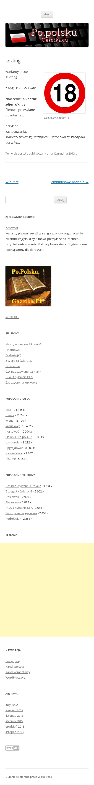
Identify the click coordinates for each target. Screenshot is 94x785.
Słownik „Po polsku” (18, 437)
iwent (9, 420)
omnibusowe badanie (70, 182)
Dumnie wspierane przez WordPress (28, 777)
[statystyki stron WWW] (12, 749)
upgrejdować (14, 448)
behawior (11, 228)
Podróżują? (13, 355)
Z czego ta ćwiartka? (18, 361)
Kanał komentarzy (17, 672)
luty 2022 (11, 705)
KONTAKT (12, 317)
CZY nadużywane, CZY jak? (23, 371)
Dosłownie (12, 366)
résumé (10, 459)
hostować (12, 431)
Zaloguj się (12, 661)
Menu (47, 14)
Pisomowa (12, 350)
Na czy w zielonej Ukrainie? (23, 344)
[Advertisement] (47, 590)
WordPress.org (15, 677)
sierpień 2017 (14, 710)
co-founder (13, 442)
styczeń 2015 (14, 721)
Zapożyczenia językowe (21, 382)
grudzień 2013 (14, 726)
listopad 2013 (14, 732)
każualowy (12, 426)
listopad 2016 (14, 716)
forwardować (14, 453)
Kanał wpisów (14, 666)
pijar (8, 410)
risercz (9, 415)
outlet (11, 182)
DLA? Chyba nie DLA (19, 377)
